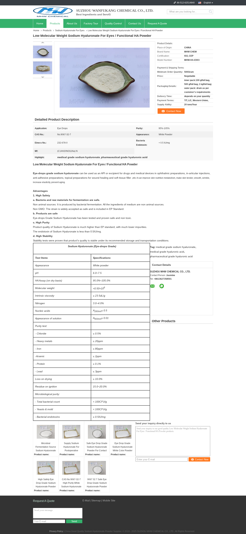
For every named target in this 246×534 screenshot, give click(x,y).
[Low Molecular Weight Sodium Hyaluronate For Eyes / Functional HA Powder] (42, 52)
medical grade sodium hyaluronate (175, 247)
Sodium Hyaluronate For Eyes (69, 30)
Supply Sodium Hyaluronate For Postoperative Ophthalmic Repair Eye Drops (71, 447)
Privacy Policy (56, 531)
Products (55, 23)
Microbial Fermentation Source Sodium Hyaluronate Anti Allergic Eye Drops (45, 447)
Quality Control (113, 23)
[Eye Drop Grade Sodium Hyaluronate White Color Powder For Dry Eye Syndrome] (122, 432)
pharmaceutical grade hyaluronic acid (171, 256)
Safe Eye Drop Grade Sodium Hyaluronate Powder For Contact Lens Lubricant (96, 447)
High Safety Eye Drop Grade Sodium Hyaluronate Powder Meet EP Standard (46, 483)
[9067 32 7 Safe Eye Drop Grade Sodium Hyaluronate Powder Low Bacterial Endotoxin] (96, 468)
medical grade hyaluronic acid (167, 251)
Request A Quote (157, 23)
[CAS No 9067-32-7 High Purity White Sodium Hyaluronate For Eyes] (71, 468)
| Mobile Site (108, 500)
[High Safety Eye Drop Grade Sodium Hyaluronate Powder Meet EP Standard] (45, 468)
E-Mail (86, 500)
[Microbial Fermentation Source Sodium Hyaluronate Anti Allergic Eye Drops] (45, 432)
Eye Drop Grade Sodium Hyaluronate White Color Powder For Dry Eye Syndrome (122, 447)
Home (39, 23)
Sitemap (96, 500)
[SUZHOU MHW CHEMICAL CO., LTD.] (53, 11)
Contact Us (134, 23)
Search (211, 11)
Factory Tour (91, 23)
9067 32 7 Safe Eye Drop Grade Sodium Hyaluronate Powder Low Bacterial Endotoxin (97, 483)
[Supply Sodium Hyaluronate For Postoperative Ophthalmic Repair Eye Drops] (71, 432)
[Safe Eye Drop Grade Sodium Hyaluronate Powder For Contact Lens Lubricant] (96, 432)
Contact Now (173, 111)
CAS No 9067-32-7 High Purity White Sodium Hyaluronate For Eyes (71, 483)
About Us (72, 23)
